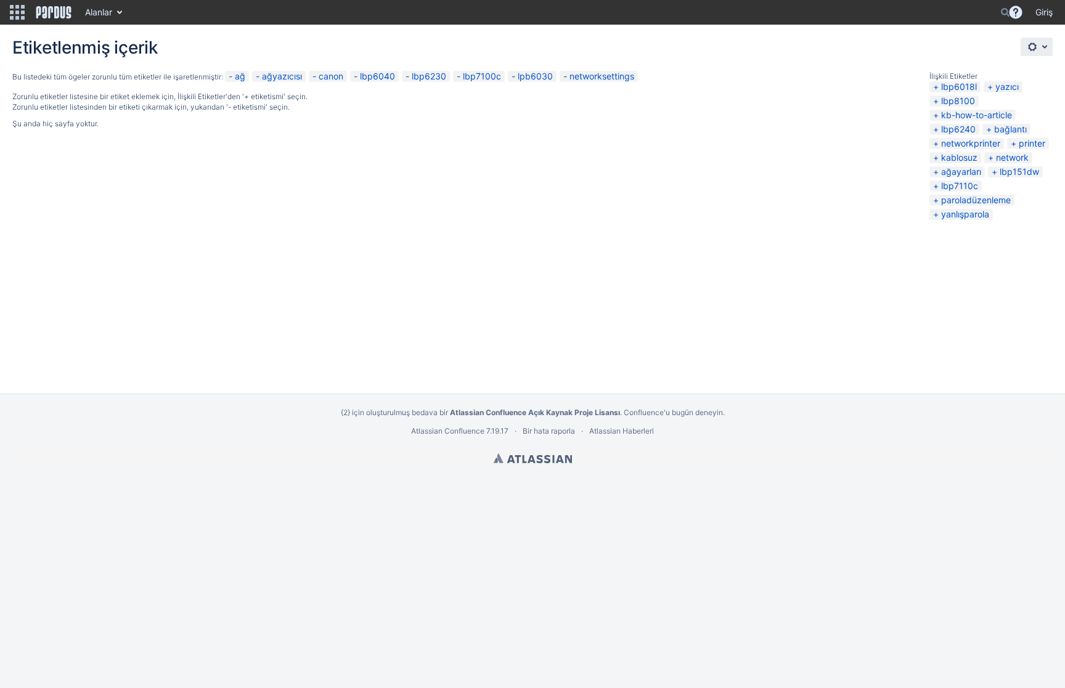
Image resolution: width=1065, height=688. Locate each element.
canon (331, 76)
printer (1032, 143)
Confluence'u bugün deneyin (673, 412)
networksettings (601, 76)
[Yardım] (1015, 12)
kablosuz (959, 157)
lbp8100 (958, 100)
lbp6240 (958, 129)
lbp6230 (429, 76)
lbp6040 (377, 76)
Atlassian (533, 458)
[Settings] (1037, 47)
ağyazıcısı (282, 76)
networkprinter (970, 143)
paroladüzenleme (976, 200)
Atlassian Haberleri (621, 430)
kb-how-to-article (976, 115)
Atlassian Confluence (447, 430)
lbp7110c (959, 185)
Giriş (1044, 12)
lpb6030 (535, 76)
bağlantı (1010, 129)
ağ (240, 76)
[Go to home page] (53, 12)
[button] (17, 12)
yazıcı (1007, 86)
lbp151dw (1019, 171)
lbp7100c (482, 76)
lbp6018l (959, 86)
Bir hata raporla (549, 430)
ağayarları (961, 171)
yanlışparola (965, 214)
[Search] (1005, 12)
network (1012, 157)
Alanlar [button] (98, 12)
